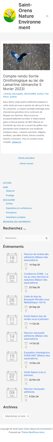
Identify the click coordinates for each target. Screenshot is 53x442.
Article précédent (26, 158)
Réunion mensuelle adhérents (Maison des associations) (36, 335)
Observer (10, 191)
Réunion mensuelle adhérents (34, 390)
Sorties (40, 94)
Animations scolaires (15, 217)
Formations (11, 212)
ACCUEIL (7, 183)
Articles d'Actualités (13, 94)
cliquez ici (16, 142)
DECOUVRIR (30, 94)
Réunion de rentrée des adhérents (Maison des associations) (36, 257)
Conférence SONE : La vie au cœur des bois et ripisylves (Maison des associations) (36, 278)
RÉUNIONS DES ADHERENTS (17, 222)
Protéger (10, 195)
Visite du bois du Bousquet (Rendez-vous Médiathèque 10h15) (36, 299)
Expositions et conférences (19, 208)
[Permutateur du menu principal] (47, 16)
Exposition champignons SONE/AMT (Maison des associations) (37, 355)
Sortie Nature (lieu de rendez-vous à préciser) (36, 317)
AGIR (5, 187)
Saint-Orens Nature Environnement (30, 16)
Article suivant (26, 164)
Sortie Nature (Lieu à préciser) (35, 373)
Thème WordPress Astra (32, 432)
